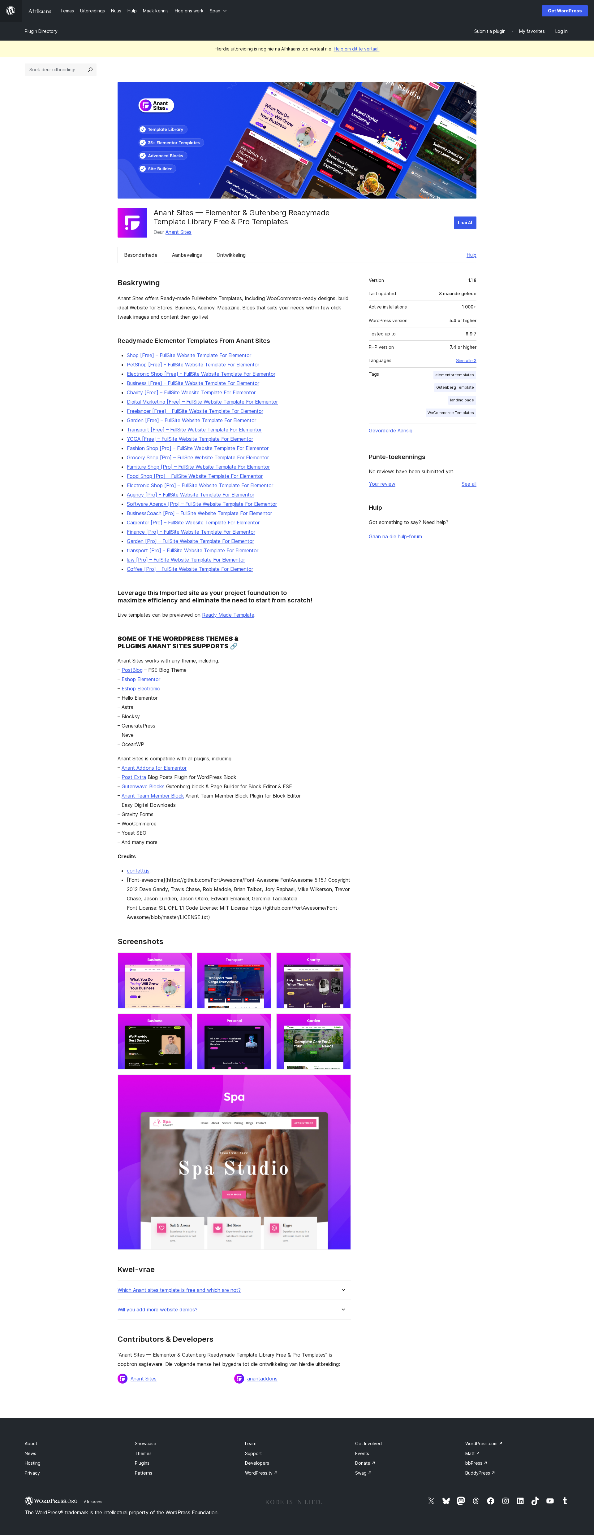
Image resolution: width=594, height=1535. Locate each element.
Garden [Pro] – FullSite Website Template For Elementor (190, 541)
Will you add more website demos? (157, 1310)
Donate (365, 1463)
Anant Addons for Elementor (154, 768)
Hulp (471, 255)
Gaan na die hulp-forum (395, 536)
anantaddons (262, 1378)
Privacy (32, 1473)
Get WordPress (565, 10)
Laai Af (465, 222)
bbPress (476, 1463)
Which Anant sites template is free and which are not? (179, 1290)
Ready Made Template (228, 615)
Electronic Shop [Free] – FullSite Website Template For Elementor (201, 374)
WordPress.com (484, 1443)
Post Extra (134, 777)
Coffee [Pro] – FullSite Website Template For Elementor (190, 569)
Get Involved (368, 1443)
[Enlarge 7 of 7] (342, 1083)
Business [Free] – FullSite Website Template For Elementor (193, 383)
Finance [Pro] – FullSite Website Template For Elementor (191, 532)
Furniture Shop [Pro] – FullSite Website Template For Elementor (198, 467)
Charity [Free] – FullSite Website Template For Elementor (191, 392)
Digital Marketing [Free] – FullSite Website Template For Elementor (202, 402)
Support (253, 1453)
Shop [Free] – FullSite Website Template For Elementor (189, 355)
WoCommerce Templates (451, 412)
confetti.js (138, 871)
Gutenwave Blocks (143, 786)
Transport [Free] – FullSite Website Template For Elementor (194, 429)
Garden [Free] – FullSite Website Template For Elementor (191, 420)
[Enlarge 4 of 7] (184, 1022)
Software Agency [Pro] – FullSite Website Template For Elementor (202, 504)
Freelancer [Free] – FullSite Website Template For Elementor (195, 411)
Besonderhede (140, 255)
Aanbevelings (187, 255)
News (30, 1453)
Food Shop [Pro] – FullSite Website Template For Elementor (195, 476)
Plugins (142, 1463)
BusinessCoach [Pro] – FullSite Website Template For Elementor (199, 513)
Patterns (143, 1473)
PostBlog (132, 670)
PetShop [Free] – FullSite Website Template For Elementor (193, 364)
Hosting (33, 1463)
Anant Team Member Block (153, 796)
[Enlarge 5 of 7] (263, 1022)
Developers (257, 1463)
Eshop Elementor (141, 679)
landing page (462, 400)
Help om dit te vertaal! (357, 48)
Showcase (145, 1443)
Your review (382, 484)
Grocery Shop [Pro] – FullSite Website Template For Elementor (198, 457)
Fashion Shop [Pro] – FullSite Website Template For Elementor (198, 448)
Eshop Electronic (141, 688)
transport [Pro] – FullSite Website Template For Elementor (192, 550)
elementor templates (454, 375)
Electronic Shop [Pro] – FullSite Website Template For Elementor (200, 485)
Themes (143, 1453)
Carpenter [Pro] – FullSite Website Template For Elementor (193, 522)
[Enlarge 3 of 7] (342, 961)
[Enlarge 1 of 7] (184, 961)
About (31, 1443)
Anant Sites (179, 232)
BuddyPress (480, 1473)
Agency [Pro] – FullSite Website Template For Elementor (190, 495)
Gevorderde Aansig (390, 430)
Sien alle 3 (466, 360)
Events (362, 1453)
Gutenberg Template (455, 387)
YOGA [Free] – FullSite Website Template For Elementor (190, 439)
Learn (250, 1443)
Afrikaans (93, 1501)
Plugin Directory (41, 31)
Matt (472, 1453)
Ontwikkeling (231, 255)
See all (469, 484)
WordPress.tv (261, 1473)
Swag (363, 1473)
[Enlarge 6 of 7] (342, 1022)
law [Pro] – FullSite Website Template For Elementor (186, 560)
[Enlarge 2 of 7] (263, 961)
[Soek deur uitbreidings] (90, 69)
